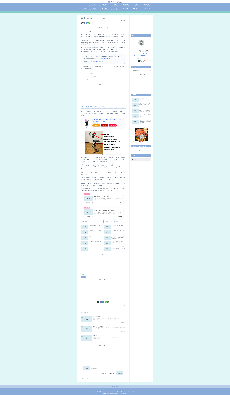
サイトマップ (115, 391)
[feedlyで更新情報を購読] (141, 61)
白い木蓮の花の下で (99, 391)
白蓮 (141, 47)
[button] (108, 302)
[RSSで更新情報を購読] (144, 61)
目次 (90, 73)
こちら (143, 55)
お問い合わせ (122, 391)
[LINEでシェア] (89, 23)
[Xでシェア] (82, 23)
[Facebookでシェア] (84, 23)
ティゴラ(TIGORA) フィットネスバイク (91, 76)
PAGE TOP (115, 386)
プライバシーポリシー (130, 391)
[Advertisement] (103, 93)
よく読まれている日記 (90, 79)
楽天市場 (104, 125)
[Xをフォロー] (139, 61)
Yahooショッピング (113, 125)
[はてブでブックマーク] (87, 23)
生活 (82, 276)
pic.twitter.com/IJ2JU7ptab (106, 58)
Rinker (96, 122)
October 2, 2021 (100, 61)
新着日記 (87, 77)
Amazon (96, 125)
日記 (82, 274)
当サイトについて (107, 391)
